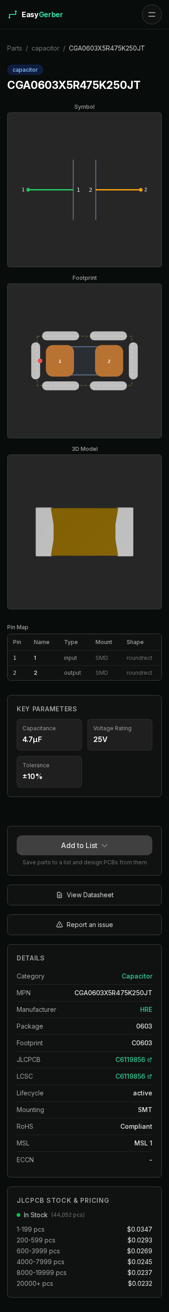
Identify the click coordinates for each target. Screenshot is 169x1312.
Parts (14, 48)
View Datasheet (90, 895)
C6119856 (130, 1059)
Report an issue (90, 924)
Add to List (79, 845)
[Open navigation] (152, 14)
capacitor (45, 48)
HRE (146, 1009)
